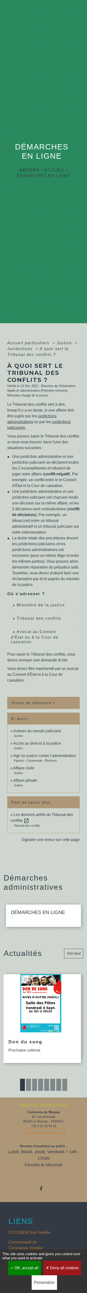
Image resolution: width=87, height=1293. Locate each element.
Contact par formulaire (44, 1133)
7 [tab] (58, 1085)
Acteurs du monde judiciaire (37, 731)
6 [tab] (52, 1085)
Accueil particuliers (29, 343)
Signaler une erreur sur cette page (51, 840)
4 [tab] (40, 1085)
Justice (65, 343)
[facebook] (43, 1188)
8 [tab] (64, 1085)
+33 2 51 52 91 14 (43, 1126)
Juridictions (20, 349)
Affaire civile (23, 768)
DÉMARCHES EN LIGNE (43, 176)
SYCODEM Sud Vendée (29, 1232)
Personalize (44, 1282)
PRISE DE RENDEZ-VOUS (43, 1105)
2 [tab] (28, 1085)
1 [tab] (22, 1085)
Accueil (29, 170)
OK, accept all (26, 1268)
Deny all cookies (64, 1268)
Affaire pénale (25, 780)
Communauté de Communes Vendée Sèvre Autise (25, 1248)
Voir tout (74, 953)
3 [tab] (34, 1085)
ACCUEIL (54, 170)
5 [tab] (46, 1085)
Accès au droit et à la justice (37, 743)
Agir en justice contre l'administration (44, 756)
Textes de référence (31, 703)
